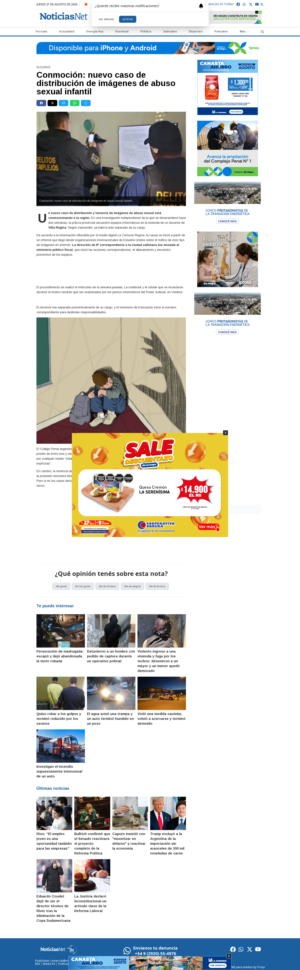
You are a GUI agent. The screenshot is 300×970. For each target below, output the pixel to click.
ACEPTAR (128, 19)
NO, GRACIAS (106, 19)
